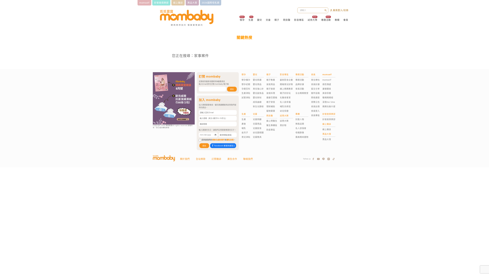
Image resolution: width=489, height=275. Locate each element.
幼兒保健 (284, 111)
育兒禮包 (315, 80)
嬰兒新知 (257, 97)
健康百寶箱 (271, 97)
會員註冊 (315, 106)
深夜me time (328, 102)
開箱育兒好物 (286, 84)
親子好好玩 (285, 93)
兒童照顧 (257, 119)
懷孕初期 (246, 84)
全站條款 (201, 159)
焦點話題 (299, 124)
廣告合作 (232, 159)
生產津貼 (246, 93)
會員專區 (315, 115)
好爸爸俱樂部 (328, 119)
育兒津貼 (246, 137)
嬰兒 (259, 20)
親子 (276, 20)
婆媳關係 (326, 89)
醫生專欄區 (271, 125)
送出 (232, 89)
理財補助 (270, 106)
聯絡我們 (248, 159)
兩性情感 (326, 84)
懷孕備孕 (246, 80)
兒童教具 (257, 137)
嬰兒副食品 (258, 93)
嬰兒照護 (257, 80)
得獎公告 (315, 102)
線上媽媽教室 (286, 89)
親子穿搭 (270, 102)
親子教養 (270, 80)
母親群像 (299, 132)
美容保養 (326, 93)
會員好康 (315, 84)
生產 (250, 20)
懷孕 (242, 20)
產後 (244, 124)
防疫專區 (270, 130)
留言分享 (315, 89)
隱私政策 (230, 140)
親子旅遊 (270, 89)
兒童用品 (257, 124)
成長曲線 (257, 102)
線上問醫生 (271, 121)
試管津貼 (246, 97)
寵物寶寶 (270, 111)
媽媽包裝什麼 (328, 106)
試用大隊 (312, 20)
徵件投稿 (315, 93)
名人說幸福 (285, 102)
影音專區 (299, 20)
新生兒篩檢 (258, 106)
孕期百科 (246, 89)
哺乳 (244, 128)
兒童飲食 (257, 128)
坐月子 (245, 132)
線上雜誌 (326, 129)
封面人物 (299, 119)
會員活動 (299, 89)
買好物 (283, 125)
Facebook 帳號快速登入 (224, 146)
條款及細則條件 (218, 140)
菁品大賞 (326, 139)
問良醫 (286, 20)
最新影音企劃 (286, 80)
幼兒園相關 (258, 132)
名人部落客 (300, 128)
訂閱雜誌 (216, 159)
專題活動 (326, 20)
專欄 (337, 20)
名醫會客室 (285, 97)
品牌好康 (299, 84)
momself (326, 80)
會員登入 (315, 111)
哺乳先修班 (285, 106)
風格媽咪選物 (301, 137)
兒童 (268, 20)
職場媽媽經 (327, 97)
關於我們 (185, 159)
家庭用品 (270, 84)
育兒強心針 (258, 89)
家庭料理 (270, 93)
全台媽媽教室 (301, 93)
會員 (345, 20)
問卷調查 (315, 97)
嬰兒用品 (257, 84)
